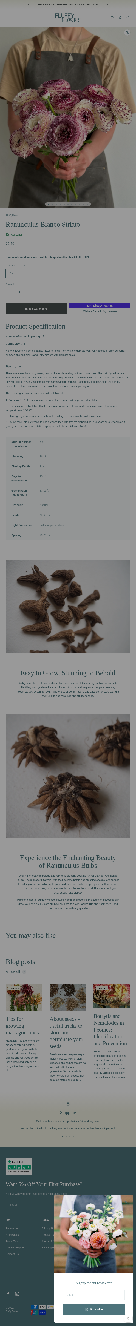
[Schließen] (126, 1202)
